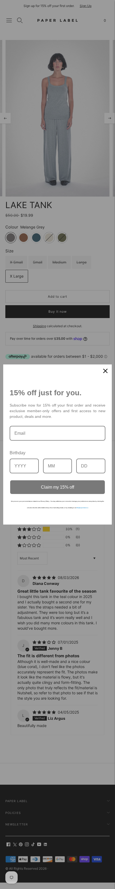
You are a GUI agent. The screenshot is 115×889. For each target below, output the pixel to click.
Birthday (17, 453)
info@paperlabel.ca (82, 507)
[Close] (105, 370)
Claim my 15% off (57, 487)
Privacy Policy (45, 501)
